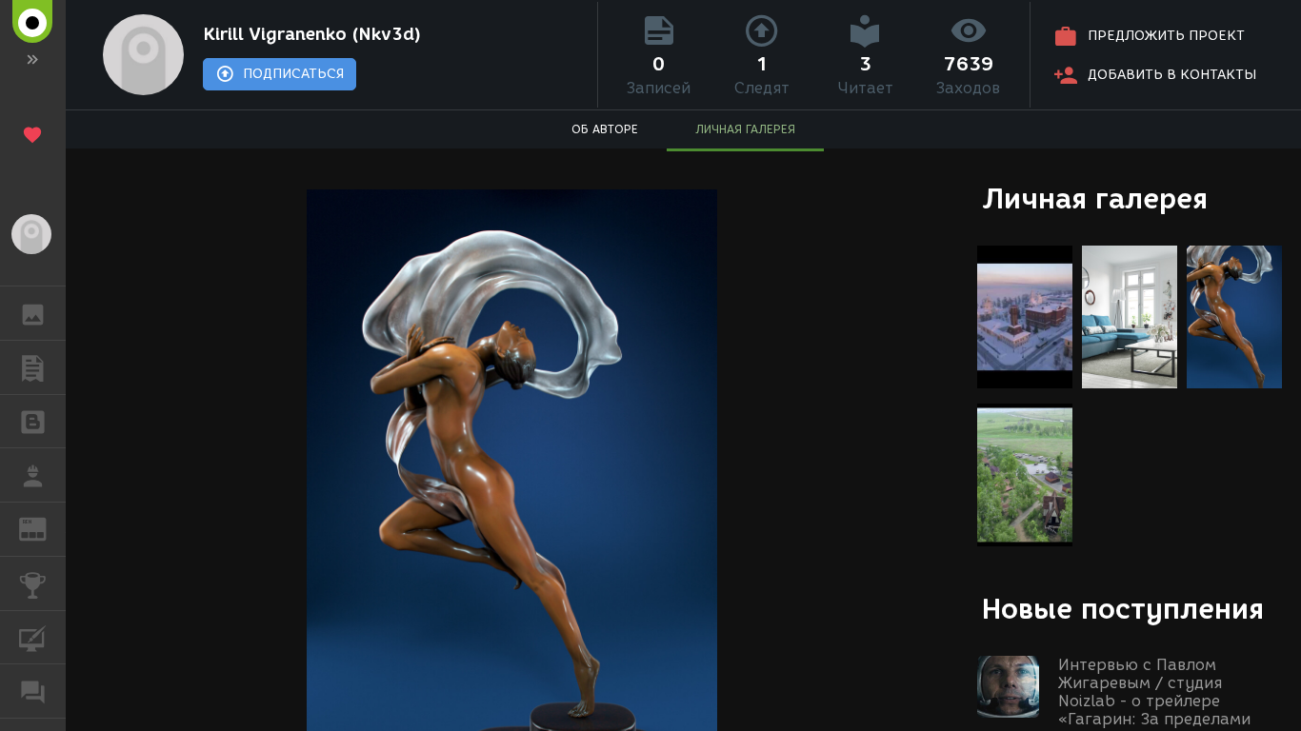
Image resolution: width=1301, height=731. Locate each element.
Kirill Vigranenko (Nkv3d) (312, 34)
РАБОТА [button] (33, 475)
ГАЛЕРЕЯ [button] (33, 313)
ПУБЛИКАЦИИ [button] (33, 367)
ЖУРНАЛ (44, 528)
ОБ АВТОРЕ (604, 129)
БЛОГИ (33, 421)
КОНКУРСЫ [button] (33, 583)
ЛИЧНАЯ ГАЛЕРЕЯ (745, 129)
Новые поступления (1123, 608)
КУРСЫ (33, 637)
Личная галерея (1095, 198)
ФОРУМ (33, 691)
